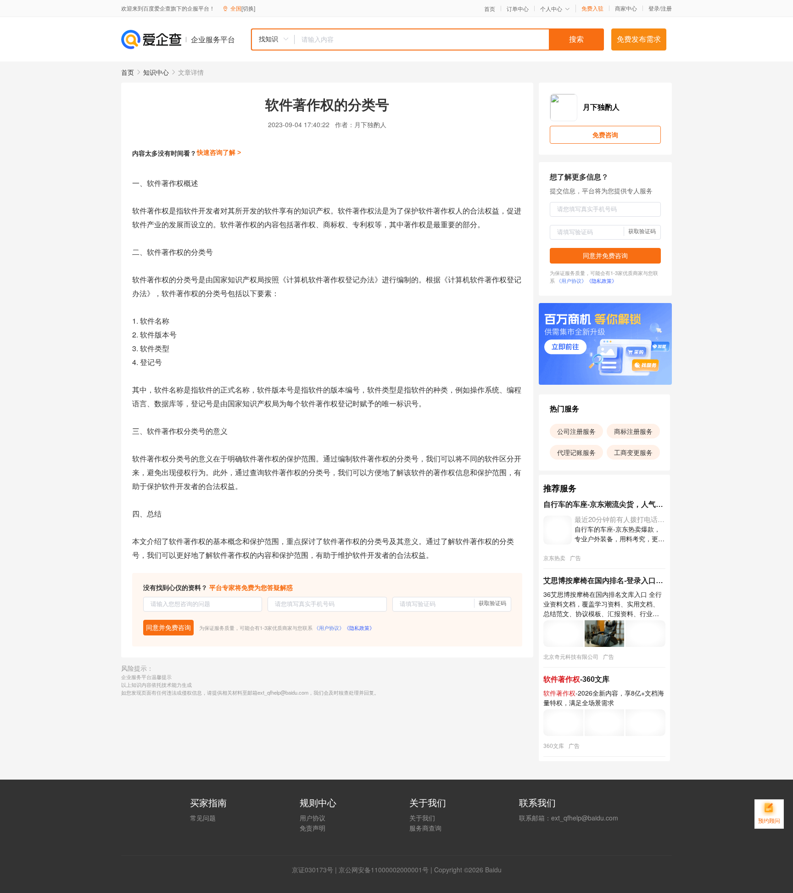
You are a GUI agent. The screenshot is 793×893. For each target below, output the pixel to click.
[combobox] (427, 39)
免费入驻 (592, 8)
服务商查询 (425, 827)
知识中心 (156, 72)
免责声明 (312, 827)
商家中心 (626, 8)
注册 (666, 8)
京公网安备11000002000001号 (384, 869)
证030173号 (315, 869)
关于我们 (422, 817)
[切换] (248, 8)
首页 (489, 8)
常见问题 (203, 817)
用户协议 (312, 817)
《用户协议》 (329, 627)
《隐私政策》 (359, 627)
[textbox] (449, 39)
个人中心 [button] (551, 8)
